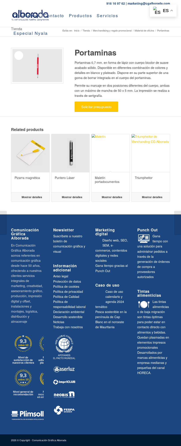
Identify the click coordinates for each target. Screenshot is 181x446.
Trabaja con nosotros (68, 327)
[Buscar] (54, 33)
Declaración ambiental (68, 312)
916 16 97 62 (115, 3)
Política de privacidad (68, 291)
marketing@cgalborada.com (149, 3)
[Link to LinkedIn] (19, 50)
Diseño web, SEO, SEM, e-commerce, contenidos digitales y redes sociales (111, 250)
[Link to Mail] (25, 50)
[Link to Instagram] (32, 50)
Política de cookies (66, 286)
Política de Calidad (66, 296)
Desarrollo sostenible (68, 317)
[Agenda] (3, 223)
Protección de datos (67, 281)
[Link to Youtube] (12, 50)
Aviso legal (60, 276)
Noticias (58, 322)
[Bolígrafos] (177, 223)
